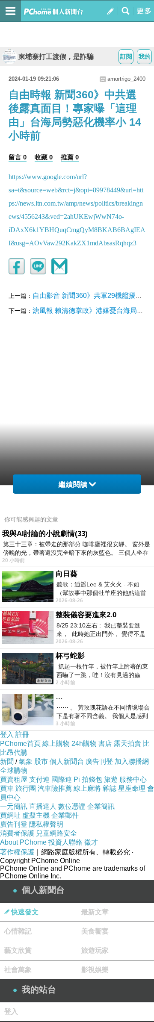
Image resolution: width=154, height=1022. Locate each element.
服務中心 (133, 779)
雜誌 (109, 788)
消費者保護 (17, 833)
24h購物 (84, 743)
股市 (41, 761)
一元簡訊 (13, 806)
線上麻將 (87, 788)
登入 (7, 734)
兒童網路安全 (56, 833)
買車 (7, 788)
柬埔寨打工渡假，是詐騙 (56, 56)
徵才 (91, 842)
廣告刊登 (99, 761)
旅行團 (25, 788)
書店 (105, 743)
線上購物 (56, 743)
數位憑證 (72, 806)
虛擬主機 (36, 815)
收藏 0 (44, 157)
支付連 (39, 779)
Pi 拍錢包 (88, 779)
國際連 (61, 779)
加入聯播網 (132, 761)
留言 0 (18, 157)
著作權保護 (17, 852)
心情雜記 (18, 931)
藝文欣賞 (18, 950)
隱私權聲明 (46, 824)
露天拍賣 (127, 743)
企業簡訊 (101, 806)
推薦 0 (70, 157)
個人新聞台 (67, 761)
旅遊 (111, 779)
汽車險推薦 (55, 788)
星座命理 (131, 788)
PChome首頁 (20, 743)
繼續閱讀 (73, 484)
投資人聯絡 (65, 842)
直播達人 (42, 806)
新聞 (7, 761)
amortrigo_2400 (126, 79)
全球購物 (13, 770)
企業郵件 (65, 815)
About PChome (23, 842)
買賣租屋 (13, 779)
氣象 (26, 761)
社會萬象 (18, 969)
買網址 (10, 815)
